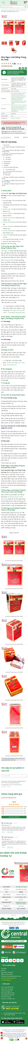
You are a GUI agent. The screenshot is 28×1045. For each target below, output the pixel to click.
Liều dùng (8, 157)
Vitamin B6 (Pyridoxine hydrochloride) (16, 100)
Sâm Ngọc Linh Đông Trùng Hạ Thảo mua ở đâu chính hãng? (13, 181)
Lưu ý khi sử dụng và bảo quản (11, 167)
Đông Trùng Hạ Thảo (7, 260)
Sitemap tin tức (11, 998)
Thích (3, 786)
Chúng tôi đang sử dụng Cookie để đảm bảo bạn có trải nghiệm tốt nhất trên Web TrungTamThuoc (13, 923)
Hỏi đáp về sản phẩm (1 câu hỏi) (12, 769)
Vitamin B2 (6, 222)
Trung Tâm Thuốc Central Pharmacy (14, 1031)
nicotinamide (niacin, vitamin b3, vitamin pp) (21, 904)
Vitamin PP (6, 235)
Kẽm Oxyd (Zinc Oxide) (18, 103)
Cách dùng (8, 159)
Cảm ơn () (10, 832)
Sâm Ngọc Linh (5, 251)
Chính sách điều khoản (7, 987)
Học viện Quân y (15, 77)
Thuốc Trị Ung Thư (15, 118)
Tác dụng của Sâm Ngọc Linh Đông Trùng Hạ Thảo (13, 147)
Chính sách (6, 984)
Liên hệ (3, 970)
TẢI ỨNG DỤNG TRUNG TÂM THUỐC (11, 1018)
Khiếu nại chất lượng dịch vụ (8, 978)
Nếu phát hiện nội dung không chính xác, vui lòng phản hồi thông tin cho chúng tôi (14, 123)
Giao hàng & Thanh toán (7, 995)
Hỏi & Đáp (16, 137)
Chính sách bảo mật (13, 925)
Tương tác (6, 165)
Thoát (17, 928)
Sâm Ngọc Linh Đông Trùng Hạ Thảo (21, 887)
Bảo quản (8, 174)
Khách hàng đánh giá (11, 794)
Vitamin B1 (6, 218)
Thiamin (12, 218)
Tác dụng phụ (7, 163)
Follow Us (4, 957)
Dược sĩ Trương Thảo (12, 127)
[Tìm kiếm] (25, 6)
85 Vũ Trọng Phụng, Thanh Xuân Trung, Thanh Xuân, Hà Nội (14, 1013)
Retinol (11, 213)
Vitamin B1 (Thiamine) (20, 96)
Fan (7, 952)
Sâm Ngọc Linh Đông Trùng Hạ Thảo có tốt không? (13, 184)
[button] (12, 915)
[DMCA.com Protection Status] (11, 1040)
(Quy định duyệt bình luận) (9, 797)
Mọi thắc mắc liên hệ (10, 1002)
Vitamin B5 (6, 226)
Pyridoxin (13, 230)
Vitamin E (6, 209)
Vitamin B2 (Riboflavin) (16, 97)
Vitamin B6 (6, 230)
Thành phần (6, 145)
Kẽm (4, 239)
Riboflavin (13, 222)
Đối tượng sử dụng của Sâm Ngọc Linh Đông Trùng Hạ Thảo (13, 151)
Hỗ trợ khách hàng (9, 965)
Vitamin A (6, 213)
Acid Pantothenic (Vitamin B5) (18, 97)
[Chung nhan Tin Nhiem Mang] (17, 1040)
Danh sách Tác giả (6, 997)
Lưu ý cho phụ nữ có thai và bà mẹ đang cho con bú (12, 172)
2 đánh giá (19, 63)
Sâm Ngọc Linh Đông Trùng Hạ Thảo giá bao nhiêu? (13, 177)
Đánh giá (25, 137)
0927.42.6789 (12, 1008)
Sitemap (3, 998)
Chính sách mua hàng (7, 989)
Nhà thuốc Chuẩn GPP (7, 972)
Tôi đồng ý (12, 928)
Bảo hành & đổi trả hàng (7, 993)
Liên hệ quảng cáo (6, 980)
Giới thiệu (3, 968)
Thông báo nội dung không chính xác (11, 976)
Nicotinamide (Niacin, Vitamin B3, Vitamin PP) (18, 94)
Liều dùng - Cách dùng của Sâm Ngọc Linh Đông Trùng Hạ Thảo (13, 154)
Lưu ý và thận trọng (10, 169)
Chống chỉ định (7, 161)
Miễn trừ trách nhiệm (7, 974)
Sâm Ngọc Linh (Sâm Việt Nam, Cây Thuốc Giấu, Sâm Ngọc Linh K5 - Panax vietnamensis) (18, 109)
